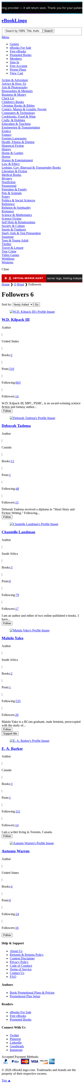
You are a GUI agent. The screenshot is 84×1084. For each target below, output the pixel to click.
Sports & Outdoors (14, 229)
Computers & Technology (18, 113)
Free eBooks (18, 51)
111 (18, 811)
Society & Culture (13, 226)
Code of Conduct (21, 965)
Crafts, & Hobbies (13, 120)
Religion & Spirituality (16, 207)
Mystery (7, 178)
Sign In (14, 62)
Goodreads (17, 1046)
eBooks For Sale (20, 47)
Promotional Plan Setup (25, 996)
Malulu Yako (12, 638)
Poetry (6, 196)
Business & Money (14, 94)
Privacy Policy (19, 962)
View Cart (16, 73)
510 (11, 369)
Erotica (6, 131)
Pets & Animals (12, 193)
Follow (7, 410)
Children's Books (13, 102)
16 (17, 928)
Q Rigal (19, 284)
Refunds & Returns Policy (27, 954)
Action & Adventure (15, 80)
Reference (8, 204)
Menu (5, 37)
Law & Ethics (11, 164)
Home (6, 284)
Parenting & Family (14, 189)
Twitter (14, 1035)
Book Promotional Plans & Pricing (32, 992)
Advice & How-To (14, 83)
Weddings (8, 258)
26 (17, 715)
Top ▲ (6, 1080)
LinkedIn (16, 1042)
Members (16, 58)
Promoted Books (20, 55)
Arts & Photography (15, 87)
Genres (14, 44)
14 (17, 396)
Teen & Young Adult (15, 240)
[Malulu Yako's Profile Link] (30, 630)
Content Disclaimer (22, 958)
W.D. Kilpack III (16, 319)
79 (17, 595)
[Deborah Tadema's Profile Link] (32, 418)
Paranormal (9, 185)
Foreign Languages (14, 138)
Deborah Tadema (16, 426)
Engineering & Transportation (21, 127)
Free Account (18, 66)
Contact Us (17, 973)
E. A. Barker (12, 748)
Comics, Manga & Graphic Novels (24, 109)
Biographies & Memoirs (17, 91)
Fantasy (7, 134)
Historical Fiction (13, 145)
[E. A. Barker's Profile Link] (29, 740)
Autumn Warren (16, 851)
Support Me (10, 733)
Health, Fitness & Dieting (18, 142)
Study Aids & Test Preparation (21, 233)
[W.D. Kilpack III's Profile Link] (32, 311)
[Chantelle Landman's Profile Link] (34, 524)
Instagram (16, 1050)
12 (12, 461)
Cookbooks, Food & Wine (19, 116)
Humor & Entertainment (17, 160)
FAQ (13, 976)
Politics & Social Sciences (18, 200)
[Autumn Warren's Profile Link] (32, 843)
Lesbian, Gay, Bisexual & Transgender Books (31, 167)
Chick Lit (8, 98)
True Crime (9, 251)
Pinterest (15, 1039)
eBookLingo (14, 20)
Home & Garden (12, 153)
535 (18, 701)
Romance (8, 211)
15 (17, 502)
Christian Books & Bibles (18, 105)
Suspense (8, 237)
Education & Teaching (16, 124)
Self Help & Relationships (18, 222)
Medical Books (11, 175)
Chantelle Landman (18, 532)
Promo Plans (18, 69)
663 (18, 382)
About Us (16, 951)
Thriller (6, 244)
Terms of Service (21, 969)
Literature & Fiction (14, 171)
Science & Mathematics (17, 215)
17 (17, 608)
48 (17, 488)
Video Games (10, 255)
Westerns (7, 262)
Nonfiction (8, 182)
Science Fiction (11, 218)
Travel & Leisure (12, 247)
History (6, 149)
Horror (6, 156)
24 (17, 914)
